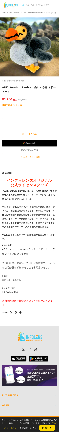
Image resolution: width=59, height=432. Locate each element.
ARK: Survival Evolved (17, 13)
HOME (4, 13)
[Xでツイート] (11, 312)
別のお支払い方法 (29, 149)
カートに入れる (29, 133)
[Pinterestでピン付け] (20, 312)
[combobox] (36, 5)
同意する (47, 427)
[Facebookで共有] (15, 312)
